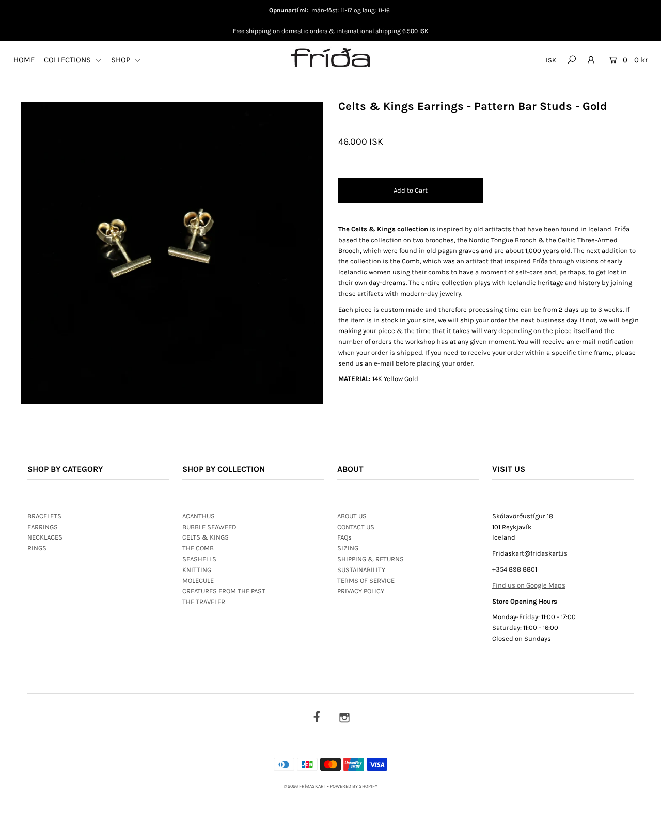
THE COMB (198, 548)
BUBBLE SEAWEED (209, 527)
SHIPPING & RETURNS (370, 559)
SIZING (347, 548)
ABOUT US (352, 516)
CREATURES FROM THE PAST (223, 591)
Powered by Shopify (353, 786)
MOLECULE (198, 580)
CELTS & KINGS (205, 537)
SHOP (121, 60)
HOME (24, 60)
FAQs (344, 537)
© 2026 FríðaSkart (305, 786)
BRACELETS (44, 516)
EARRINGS (42, 527)
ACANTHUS (198, 516)
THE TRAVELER (203, 602)
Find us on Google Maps (528, 585)
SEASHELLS (199, 559)
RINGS (36, 548)
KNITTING (196, 570)
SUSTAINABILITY (361, 570)
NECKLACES (44, 537)
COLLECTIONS (68, 60)
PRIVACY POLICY (360, 591)
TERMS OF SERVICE (366, 580)
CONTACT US (355, 527)
